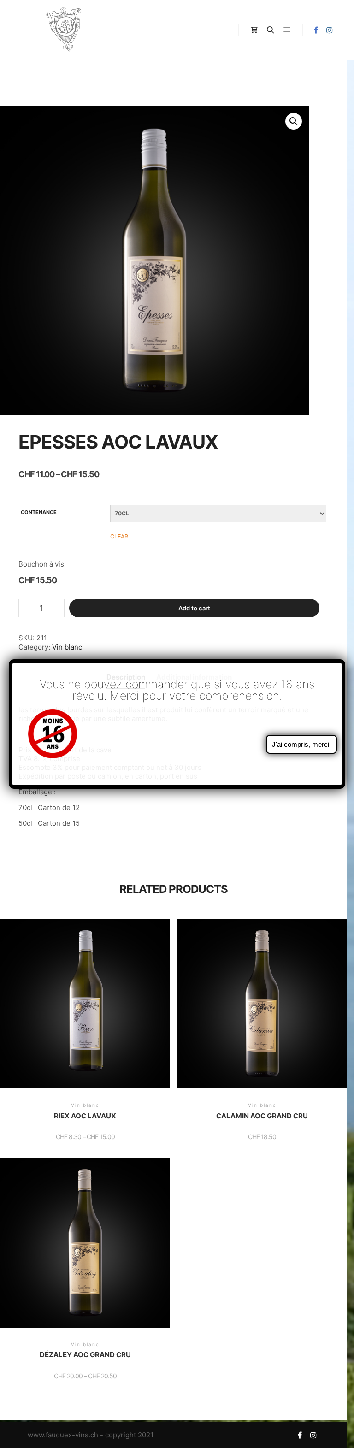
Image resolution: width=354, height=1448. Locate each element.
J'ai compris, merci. (301, 744)
